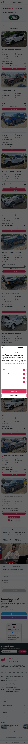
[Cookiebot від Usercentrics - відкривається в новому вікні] (17, 347)
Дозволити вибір (14, 395)
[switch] (25, 374)
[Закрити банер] (26, 347)
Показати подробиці (19, 387)
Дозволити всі (14, 391)
